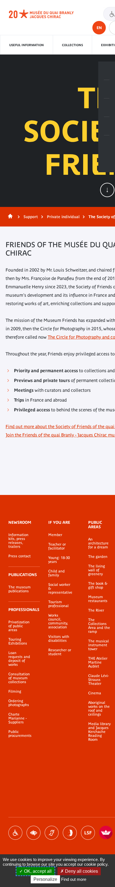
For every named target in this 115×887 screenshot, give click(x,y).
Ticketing (106, 71)
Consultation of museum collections (19, 678)
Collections (72, 45)
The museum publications (19, 589)
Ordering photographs (18, 703)
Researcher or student (59, 652)
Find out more (73, 879)
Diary (106, 107)
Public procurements (20, 734)
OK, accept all (37, 871)
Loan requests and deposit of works (19, 659)
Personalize (45, 879)
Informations (106, 89)
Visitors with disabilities (58, 639)
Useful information (26, 45)
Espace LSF (88, 833)
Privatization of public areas (19, 626)
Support (30, 216)
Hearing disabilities (52, 833)
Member (55, 535)
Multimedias (106, 126)
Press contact (19, 556)
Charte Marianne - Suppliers (17, 718)
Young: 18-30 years (59, 560)
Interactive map (106, 144)
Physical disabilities (15, 833)
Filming (14, 691)
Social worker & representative (59, 589)
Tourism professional (58, 604)
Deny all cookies (81, 871)
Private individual (63, 216)
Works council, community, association (58, 621)
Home (9, 217)
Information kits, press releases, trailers (18, 541)
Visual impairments (33, 833)
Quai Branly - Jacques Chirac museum (47, 14)
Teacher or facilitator (57, 546)
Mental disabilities (70, 833)
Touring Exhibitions (17, 641)
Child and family (56, 573)
